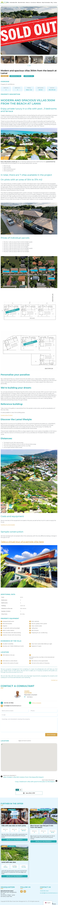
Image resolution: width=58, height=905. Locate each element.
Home (8, 2)
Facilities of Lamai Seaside (8, 524)
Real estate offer (13, 2)
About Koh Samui (21, 2)
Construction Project (7, 415)
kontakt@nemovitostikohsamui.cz (49, 893)
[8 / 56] (50, 60)
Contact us (54, 680)
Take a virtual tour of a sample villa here (22, 541)
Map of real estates (46, 2)
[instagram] (25, 891)
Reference (39, 2)
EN (17, 789)
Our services (33, 2)
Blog (52, 2)
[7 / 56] (36, 60)
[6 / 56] (22, 60)
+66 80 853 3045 (44, 890)
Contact (55, 2)
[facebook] (21, 891)
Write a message (36, 703)
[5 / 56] (7, 60)
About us (28, 2)
